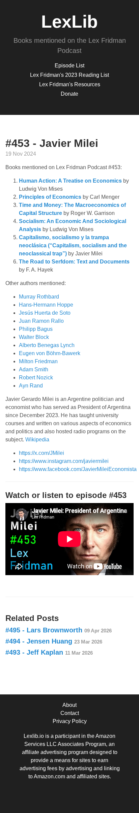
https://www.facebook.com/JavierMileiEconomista (78, 469)
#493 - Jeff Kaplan (49, 652)
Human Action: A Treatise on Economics (70, 181)
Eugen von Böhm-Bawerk (49, 353)
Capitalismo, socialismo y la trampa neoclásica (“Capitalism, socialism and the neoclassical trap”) (73, 245)
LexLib (69, 21)
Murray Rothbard (39, 297)
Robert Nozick (36, 377)
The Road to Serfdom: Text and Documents (74, 261)
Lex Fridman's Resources (69, 84)
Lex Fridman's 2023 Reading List (69, 75)
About (69, 705)
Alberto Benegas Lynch (47, 345)
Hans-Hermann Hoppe (46, 305)
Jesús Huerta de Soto (45, 313)
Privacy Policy (70, 721)
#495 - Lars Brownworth (58, 630)
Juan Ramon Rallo (41, 321)
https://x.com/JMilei (41, 453)
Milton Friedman (38, 361)
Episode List (69, 65)
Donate (69, 94)
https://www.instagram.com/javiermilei (64, 461)
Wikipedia (37, 439)
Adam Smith (33, 369)
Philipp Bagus (36, 329)
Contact (69, 713)
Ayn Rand (31, 385)
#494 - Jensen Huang (53, 641)
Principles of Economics (50, 197)
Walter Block (34, 337)
